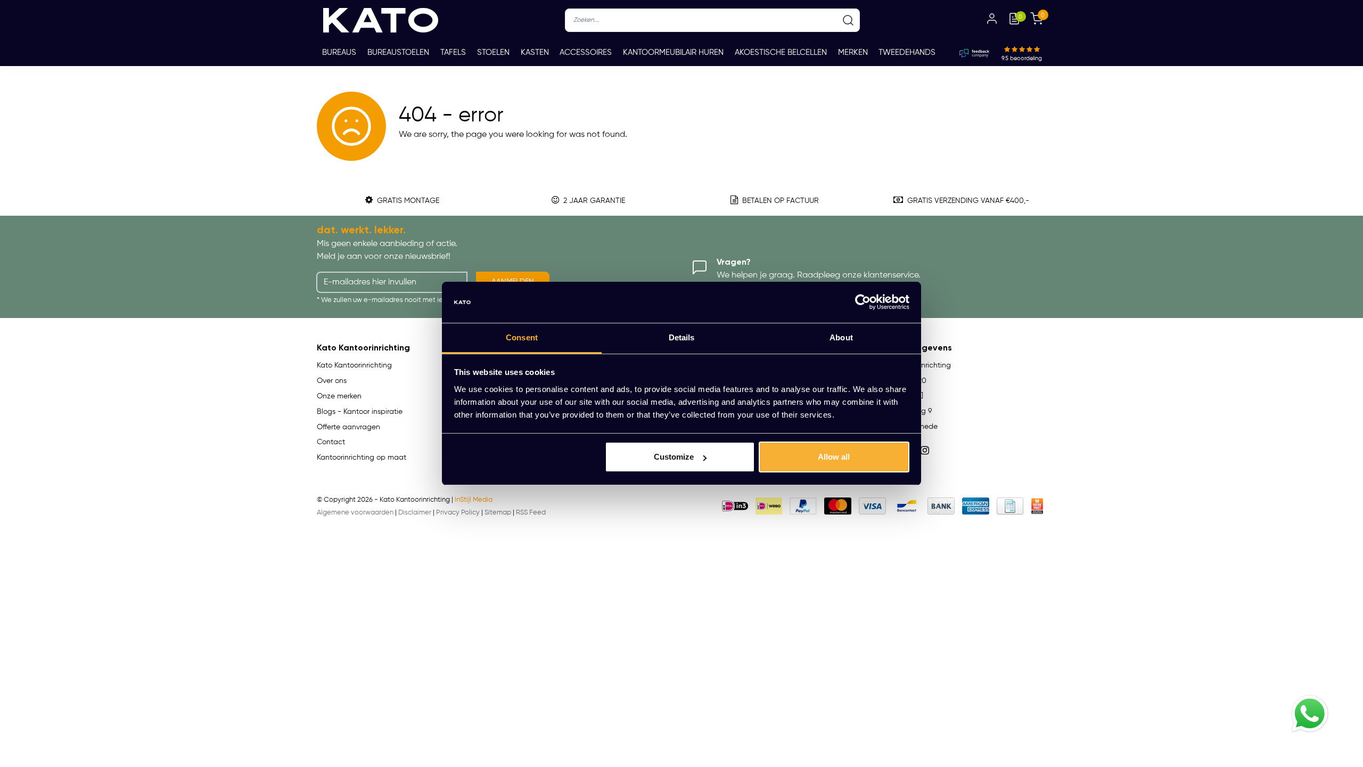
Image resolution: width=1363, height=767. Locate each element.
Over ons (332, 381)
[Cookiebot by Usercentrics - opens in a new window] (862, 303)
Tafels (453, 52)
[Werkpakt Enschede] (1037, 506)
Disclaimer (414, 512)
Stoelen (493, 52)
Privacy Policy (458, 512)
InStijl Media (473, 499)
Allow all (834, 456)
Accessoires (586, 52)
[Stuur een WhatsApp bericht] (1309, 713)
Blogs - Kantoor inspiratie (360, 411)
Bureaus (339, 52)
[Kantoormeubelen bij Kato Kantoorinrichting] (380, 20)
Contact (331, 442)
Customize (674, 456)
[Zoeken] (848, 20)
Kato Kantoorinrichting (354, 365)
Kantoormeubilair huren (673, 52)
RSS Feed (531, 512)
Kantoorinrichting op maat (361, 457)
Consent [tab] (522, 337)
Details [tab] (682, 337)
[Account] (991, 20)
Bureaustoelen (398, 52)
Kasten (535, 52)
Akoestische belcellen (781, 52)
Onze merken (339, 396)
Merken (853, 52)
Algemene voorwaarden (355, 512)
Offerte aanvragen (348, 427)
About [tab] (841, 337)
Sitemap (498, 512)
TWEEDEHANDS (906, 52)
